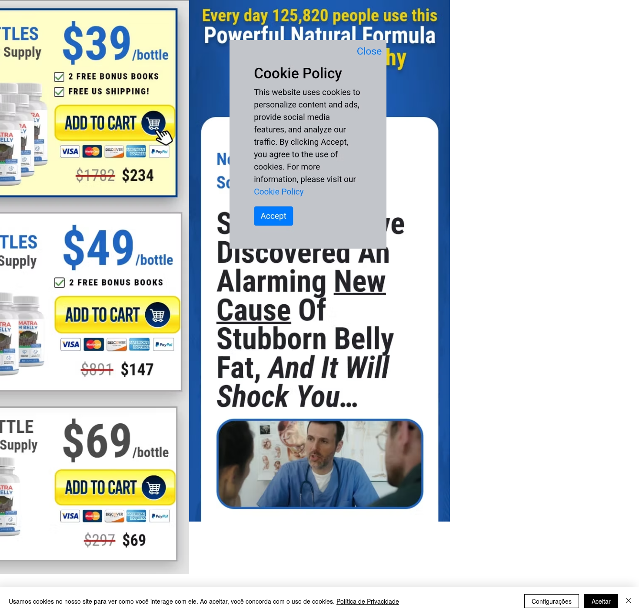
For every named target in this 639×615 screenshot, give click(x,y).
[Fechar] (628, 601)
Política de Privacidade (367, 601)
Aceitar (601, 601)
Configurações (552, 601)
